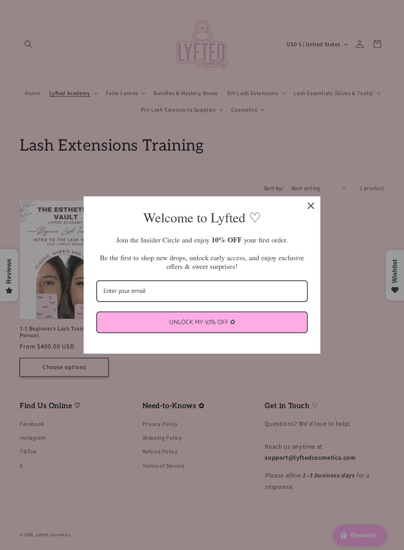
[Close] (310, 205)
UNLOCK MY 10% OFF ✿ (202, 322)
